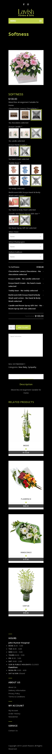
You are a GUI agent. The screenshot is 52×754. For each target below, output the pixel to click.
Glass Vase (13, 232)
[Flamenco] (26, 478)
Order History (14, 713)
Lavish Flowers (28, 745)
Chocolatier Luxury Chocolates (23, 108)
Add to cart (23, 327)
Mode (26, 445)
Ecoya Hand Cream (18, 145)
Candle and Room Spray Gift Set (24, 213)
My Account (13, 710)
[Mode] (26, 424)
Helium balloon (15, 252)
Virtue (26, 606)
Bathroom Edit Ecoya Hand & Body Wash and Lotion (24, 194)
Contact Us (13, 730)
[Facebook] (24, 4)
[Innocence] (26, 531)
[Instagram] (28, 4)
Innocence (26, 552)
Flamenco (26, 499)
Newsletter (13, 716)
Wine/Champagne (17, 242)
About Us (12, 687)
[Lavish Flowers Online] (26, 12)
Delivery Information (17, 690)
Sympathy (32, 367)
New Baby (23, 367)
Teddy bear (15, 163)
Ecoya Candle (15, 126)
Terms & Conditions (16, 696)
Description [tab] (26, 376)
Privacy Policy (14, 693)
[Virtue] (26, 585)
